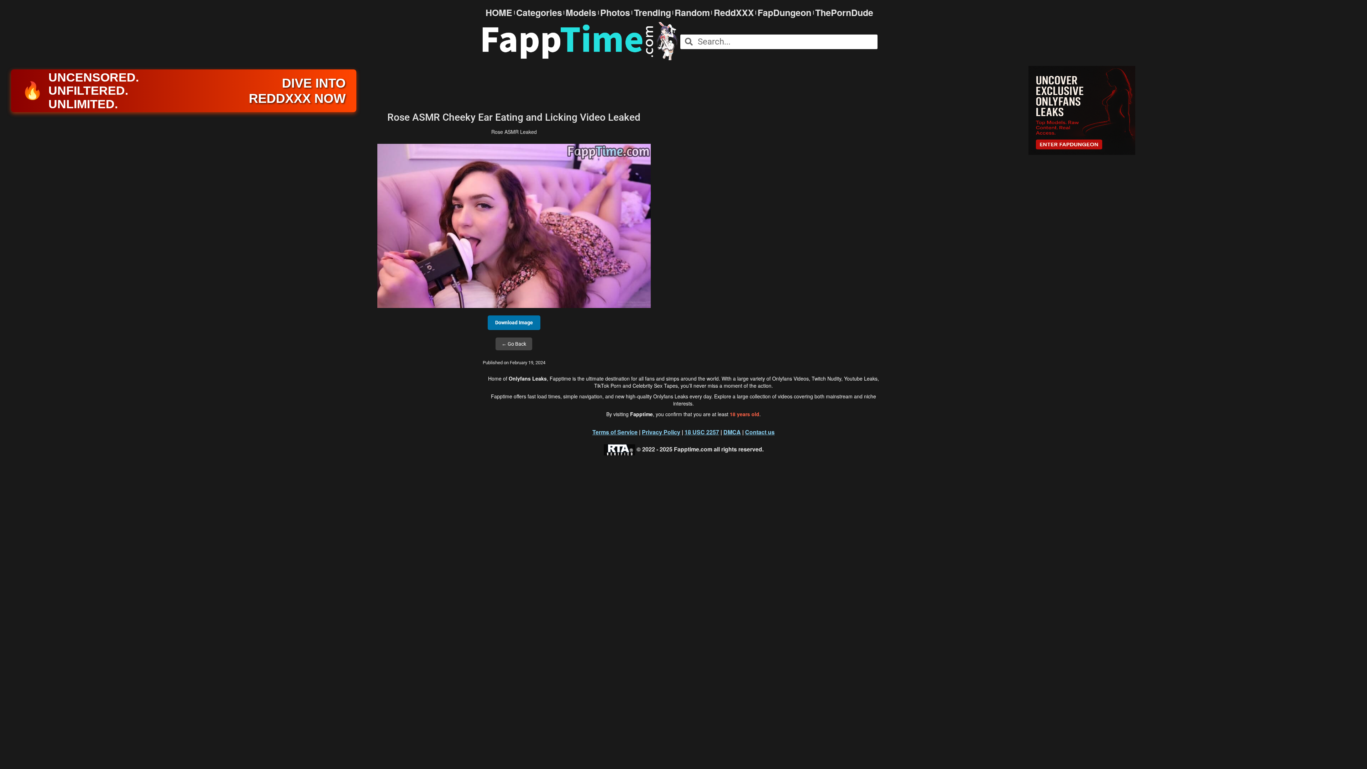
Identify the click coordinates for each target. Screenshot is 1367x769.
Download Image (514, 322)
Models (581, 12)
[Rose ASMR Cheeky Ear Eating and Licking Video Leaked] (514, 225)
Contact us (760, 432)
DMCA (732, 432)
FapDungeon (784, 12)
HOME (499, 12)
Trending (652, 12)
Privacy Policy (661, 432)
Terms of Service (615, 432)
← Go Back (514, 344)
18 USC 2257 (702, 432)
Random (692, 12)
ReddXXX (734, 12)
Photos (615, 12)
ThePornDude (844, 12)
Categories (539, 12)
